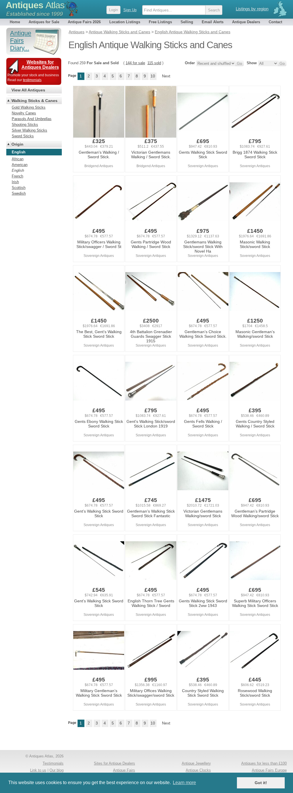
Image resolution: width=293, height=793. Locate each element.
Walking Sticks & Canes (34, 100)
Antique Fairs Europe (269, 770)
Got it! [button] (261, 782)
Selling (187, 22)
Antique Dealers (246, 22)
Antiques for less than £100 (264, 763)
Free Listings (160, 22)
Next (166, 76)
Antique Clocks (198, 770)
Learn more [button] (184, 782)
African (17, 159)
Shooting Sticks (25, 124)
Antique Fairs (124, 770)
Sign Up (129, 10)
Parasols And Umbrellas (32, 119)
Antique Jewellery (196, 763)
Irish (15, 182)
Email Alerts (212, 22)
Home (15, 22)
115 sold (154, 63)
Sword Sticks (23, 136)
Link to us (38, 770)
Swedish (19, 193)
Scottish (18, 187)
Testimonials (53, 763)
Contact (275, 22)
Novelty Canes (24, 113)
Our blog (57, 770)
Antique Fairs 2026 (84, 22)
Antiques (35, 5)
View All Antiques (28, 90)
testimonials (32, 80)
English (18, 170)
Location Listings (124, 22)
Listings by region (252, 8)
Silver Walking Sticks (29, 130)
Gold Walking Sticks (28, 107)
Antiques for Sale (44, 22)
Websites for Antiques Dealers (40, 65)
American (19, 165)
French (17, 176)
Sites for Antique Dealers (114, 763)
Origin (17, 144)
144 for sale (135, 63)
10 (153, 76)
